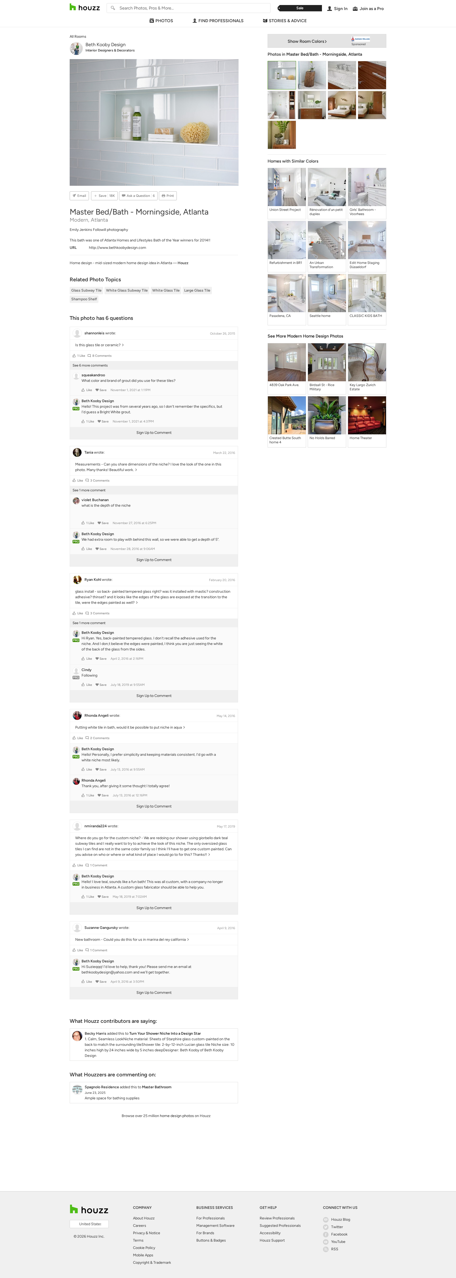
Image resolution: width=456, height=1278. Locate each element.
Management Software (215, 1225)
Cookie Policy (144, 1248)
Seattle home (320, 316)
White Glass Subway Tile (127, 290)
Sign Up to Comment (154, 432)
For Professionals (210, 1218)
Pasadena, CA (280, 316)
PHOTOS (164, 20)
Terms (138, 1240)
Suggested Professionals (280, 1225)
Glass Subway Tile (86, 290)
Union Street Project (285, 210)
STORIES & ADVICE (288, 20)
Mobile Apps (143, 1255)
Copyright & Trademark (152, 1262)
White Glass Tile (166, 290)
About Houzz (144, 1218)
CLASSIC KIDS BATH (366, 316)
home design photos (177, 1116)
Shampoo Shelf (84, 299)
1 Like (81, 356)
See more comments (90, 365)
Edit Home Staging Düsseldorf (364, 265)
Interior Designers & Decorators (110, 50)
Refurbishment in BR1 (285, 263)
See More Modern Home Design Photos (305, 336)
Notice (154, 1233)
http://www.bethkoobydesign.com (117, 247)
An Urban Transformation (321, 265)
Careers (139, 1225)
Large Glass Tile (197, 290)
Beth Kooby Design (106, 44)
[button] (74, 355)
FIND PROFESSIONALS (221, 20)
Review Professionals (277, 1218)
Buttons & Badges (211, 1240)
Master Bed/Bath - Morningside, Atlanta (324, 54)
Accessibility (270, 1233)
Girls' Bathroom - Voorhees (363, 212)
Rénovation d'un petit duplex (326, 212)
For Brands (205, 1233)
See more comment (89, 490)
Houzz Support (272, 1240)
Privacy (139, 1233)
